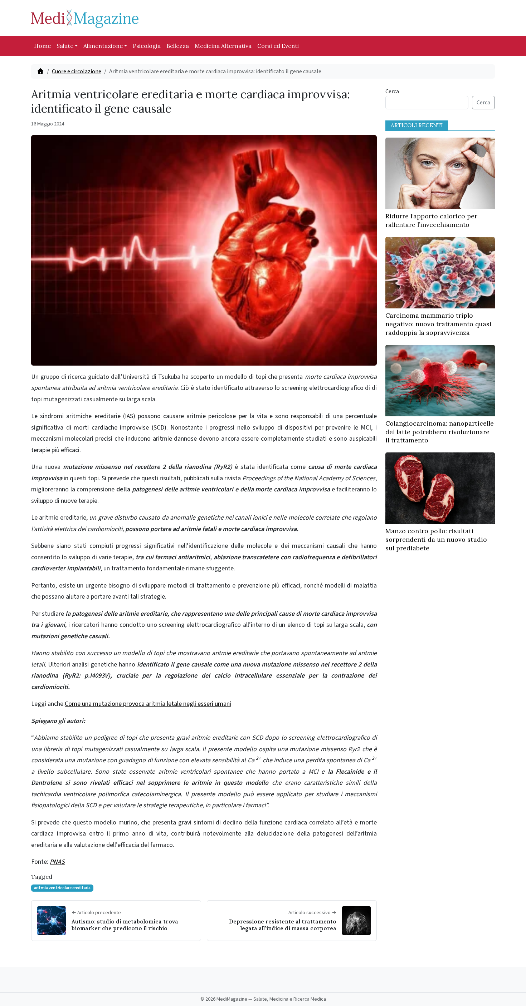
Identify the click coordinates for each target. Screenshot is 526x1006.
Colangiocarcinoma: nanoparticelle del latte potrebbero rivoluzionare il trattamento (439, 432)
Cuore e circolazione (76, 71)
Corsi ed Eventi (278, 45)
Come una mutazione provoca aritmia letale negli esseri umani (148, 703)
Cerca (392, 91)
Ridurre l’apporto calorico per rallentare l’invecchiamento (431, 220)
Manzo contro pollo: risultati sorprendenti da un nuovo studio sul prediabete (436, 539)
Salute (65, 45)
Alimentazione (103, 45)
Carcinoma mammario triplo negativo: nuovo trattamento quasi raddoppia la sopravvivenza (438, 324)
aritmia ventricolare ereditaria (62, 888)
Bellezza (177, 45)
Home (42, 45)
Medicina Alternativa (223, 45)
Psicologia (147, 45)
